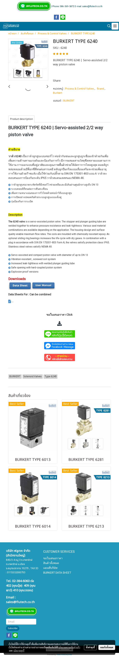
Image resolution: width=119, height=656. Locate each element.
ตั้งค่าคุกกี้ (90, 647)
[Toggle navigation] (115, 26)
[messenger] (59, 345)
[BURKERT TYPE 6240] (28, 60)
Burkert (57, 93)
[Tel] (59, 357)
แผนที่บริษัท (50, 567)
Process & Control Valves (80, 89)
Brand (101, 89)
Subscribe (13, 628)
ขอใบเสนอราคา (53, 558)
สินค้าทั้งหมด (51, 563)
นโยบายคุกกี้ (18, 650)
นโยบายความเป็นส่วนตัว (69, 647)
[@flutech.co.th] (59, 333)
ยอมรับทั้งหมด (106, 647)
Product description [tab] (21, 119)
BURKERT (69, 101)
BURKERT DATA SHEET (57, 572)
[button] (108, 26)
